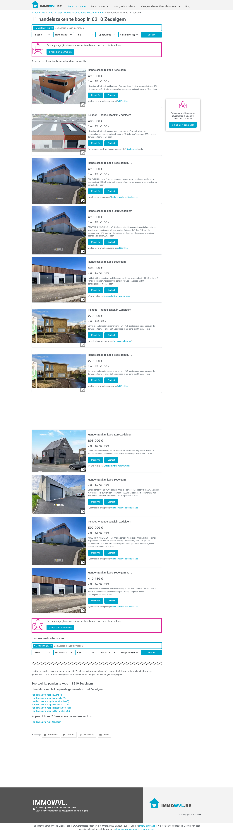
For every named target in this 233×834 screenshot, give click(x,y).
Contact (111, 95)
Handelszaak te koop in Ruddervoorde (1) (51, 708)
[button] (51, 735)
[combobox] (96, 27)
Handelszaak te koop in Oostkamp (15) (50, 704)
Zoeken (151, 34)
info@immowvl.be (148, 826)
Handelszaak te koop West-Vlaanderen (84, 12)
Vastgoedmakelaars (125, 6)
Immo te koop (75, 6)
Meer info (95, 95)
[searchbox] (72, 28)
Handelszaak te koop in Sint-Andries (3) (50, 701)
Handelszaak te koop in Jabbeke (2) (49, 698)
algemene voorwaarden (126, 829)
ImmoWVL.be (38, 12)
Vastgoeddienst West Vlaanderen (159, 6)
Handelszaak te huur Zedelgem (46, 722)
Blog (187, 6)
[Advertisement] (112, 764)
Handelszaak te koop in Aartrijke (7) (48, 695)
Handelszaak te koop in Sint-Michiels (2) (51, 711)
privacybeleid (147, 829)
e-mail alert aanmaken (60, 51)
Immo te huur (98, 6)
